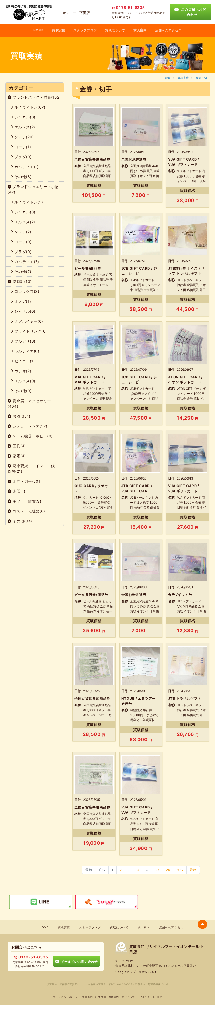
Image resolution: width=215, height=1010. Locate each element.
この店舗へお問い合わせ (192, 12)
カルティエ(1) (26, 166)
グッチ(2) (22, 232)
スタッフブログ (85, 30)
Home (167, 77)
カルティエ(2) (26, 261)
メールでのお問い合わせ (78, 961)
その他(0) (22, 391)
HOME (38, 30)
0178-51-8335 (32, 957)
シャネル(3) (24, 117)
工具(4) (19, 446)
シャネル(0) (24, 311)
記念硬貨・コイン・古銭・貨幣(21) (33, 468)
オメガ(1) (22, 301)
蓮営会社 (87, 997)
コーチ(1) (22, 147)
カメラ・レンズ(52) (29, 426)
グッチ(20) (23, 137)
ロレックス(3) (26, 291)
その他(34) (22, 521)
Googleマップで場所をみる (135, 972)
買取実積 (58, 30)
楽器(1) (18, 491)
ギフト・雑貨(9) (26, 501)
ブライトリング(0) (30, 331)
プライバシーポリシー (67, 997)
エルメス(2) (24, 127)
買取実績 (183, 77)
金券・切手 (203, 77)
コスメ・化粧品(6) (28, 511)
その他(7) (22, 271)
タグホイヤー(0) (28, 321)
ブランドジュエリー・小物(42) (33, 189)
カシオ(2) (22, 371)
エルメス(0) (24, 381)
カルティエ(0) (26, 351)
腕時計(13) (22, 281)
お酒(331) (21, 416)
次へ (179, 870)
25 (157, 870)
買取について (115, 30)
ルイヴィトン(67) (29, 107)
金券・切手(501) (27, 481)
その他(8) (22, 176)
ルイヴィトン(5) (28, 202)
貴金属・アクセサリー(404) (29, 403)
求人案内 (140, 30)
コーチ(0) (22, 241)
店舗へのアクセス (168, 30)
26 (168, 870)
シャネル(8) (24, 212)
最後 (193, 870)
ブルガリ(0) (24, 341)
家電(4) (19, 456)
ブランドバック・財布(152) (36, 97)
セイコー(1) (24, 361)
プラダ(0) (22, 157)
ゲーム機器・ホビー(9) (32, 436)
